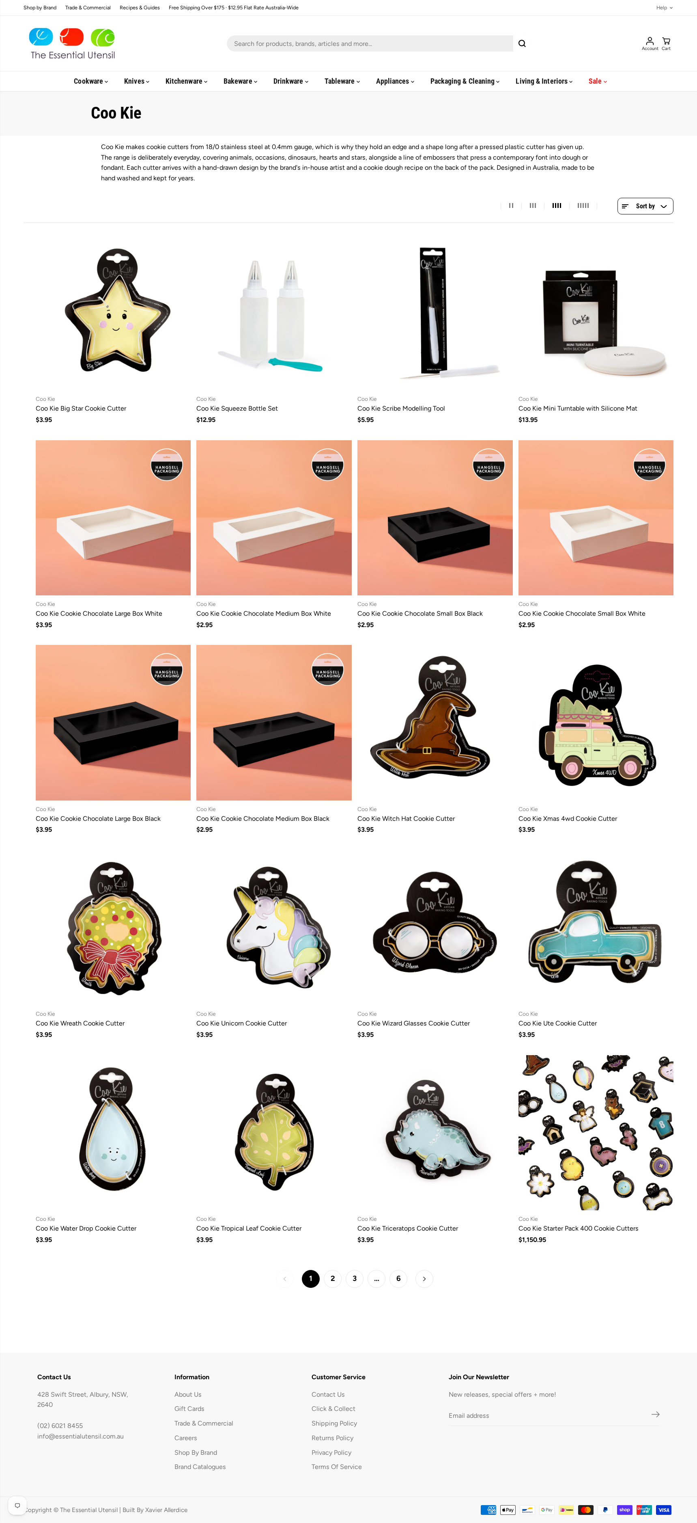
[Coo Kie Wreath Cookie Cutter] (113, 928)
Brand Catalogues (200, 1467)
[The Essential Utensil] (70, 43)
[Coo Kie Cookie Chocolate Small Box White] (596, 517)
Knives (135, 81)
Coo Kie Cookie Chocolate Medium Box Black (262, 818)
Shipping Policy (334, 1423)
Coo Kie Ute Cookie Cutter (557, 1023)
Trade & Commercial (88, 8)
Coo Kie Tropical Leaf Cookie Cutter (248, 1228)
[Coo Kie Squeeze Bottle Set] (274, 313)
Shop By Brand (195, 1452)
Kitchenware (185, 81)
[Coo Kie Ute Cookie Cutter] (596, 928)
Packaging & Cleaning (463, 81)
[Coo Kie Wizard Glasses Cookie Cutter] (435, 928)
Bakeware (239, 81)
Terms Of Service (337, 1467)
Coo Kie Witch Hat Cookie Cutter (406, 818)
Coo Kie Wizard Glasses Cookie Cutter (413, 1023)
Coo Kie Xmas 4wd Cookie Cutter (567, 818)
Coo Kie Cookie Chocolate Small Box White (581, 613)
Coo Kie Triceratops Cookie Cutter (407, 1228)
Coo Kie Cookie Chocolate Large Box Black (98, 818)
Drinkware (289, 81)
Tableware (341, 81)
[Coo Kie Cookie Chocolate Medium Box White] (274, 517)
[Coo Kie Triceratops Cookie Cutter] (435, 1132)
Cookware (89, 81)
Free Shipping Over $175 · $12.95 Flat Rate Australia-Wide (234, 8)
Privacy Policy (331, 1452)
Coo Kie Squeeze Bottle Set (237, 408)
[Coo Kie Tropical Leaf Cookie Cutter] (274, 1132)
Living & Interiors (542, 81)
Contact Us (328, 1394)
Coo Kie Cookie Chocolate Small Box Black (420, 613)
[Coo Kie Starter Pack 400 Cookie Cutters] (596, 1132)
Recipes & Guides (140, 8)
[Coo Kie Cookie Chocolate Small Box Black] (435, 517)
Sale (596, 81)
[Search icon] (522, 43)
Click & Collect (333, 1409)
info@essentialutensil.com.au (80, 1436)
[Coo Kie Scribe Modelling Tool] (435, 313)
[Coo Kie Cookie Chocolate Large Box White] (113, 517)
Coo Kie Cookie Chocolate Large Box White (99, 613)
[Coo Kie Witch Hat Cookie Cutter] (435, 722)
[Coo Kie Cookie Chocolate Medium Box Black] (274, 722)
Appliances (393, 81)
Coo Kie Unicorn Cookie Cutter (241, 1023)
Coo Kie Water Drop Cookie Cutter (86, 1228)
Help (661, 8)
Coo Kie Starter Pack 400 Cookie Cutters (578, 1228)
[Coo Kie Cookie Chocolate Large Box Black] (113, 722)
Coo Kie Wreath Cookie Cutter (80, 1023)
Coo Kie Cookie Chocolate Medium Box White (263, 613)
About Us (188, 1394)
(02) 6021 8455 (60, 1426)
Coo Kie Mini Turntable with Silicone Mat (577, 408)
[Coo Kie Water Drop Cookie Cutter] (113, 1132)
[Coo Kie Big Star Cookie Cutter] (113, 313)
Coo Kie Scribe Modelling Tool (401, 408)
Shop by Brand (40, 8)
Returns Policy (332, 1438)
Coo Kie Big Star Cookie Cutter (81, 408)
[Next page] (424, 1278)
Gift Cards (189, 1409)
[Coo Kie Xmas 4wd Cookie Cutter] (596, 722)
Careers (185, 1438)
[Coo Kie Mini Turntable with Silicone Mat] (596, 313)
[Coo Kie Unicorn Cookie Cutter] (274, 928)
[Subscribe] (656, 1416)
